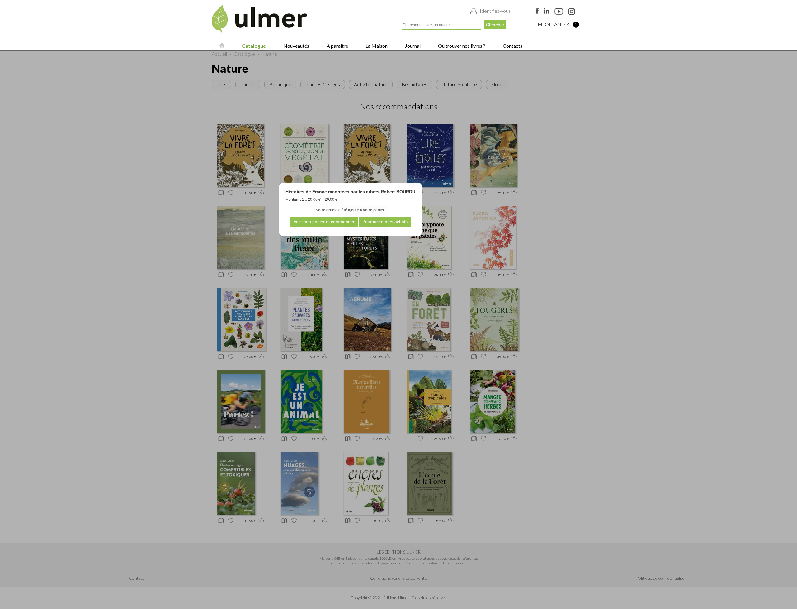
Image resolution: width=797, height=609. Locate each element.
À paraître (337, 46)
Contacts (512, 46)
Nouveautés (295, 46)
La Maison (376, 46)
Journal (412, 46)
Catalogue (253, 46)
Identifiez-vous (495, 11)
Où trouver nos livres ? (461, 46)
